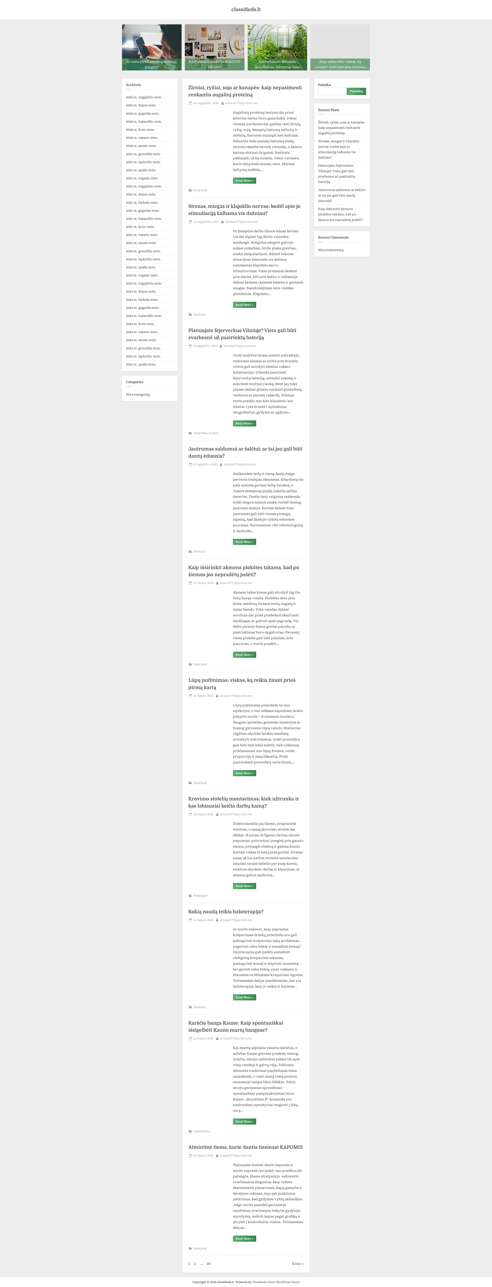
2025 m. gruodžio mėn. (143, 154)
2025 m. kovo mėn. (140, 227)
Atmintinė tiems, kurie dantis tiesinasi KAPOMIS (245, 1147)
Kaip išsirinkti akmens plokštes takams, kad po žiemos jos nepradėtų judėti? (340, 214)
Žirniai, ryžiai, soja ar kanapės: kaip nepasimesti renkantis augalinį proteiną (341, 128)
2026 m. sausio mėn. (141, 146)
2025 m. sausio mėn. (141, 243)
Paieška (324, 85)
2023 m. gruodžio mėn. (143, 348)
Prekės (213, 433)
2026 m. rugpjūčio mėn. (144, 97)
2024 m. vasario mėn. (142, 332)
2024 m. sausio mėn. (141, 340)
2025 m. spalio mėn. (141, 170)
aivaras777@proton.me (241, 103)
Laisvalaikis (201, 1131)
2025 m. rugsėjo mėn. (142, 178)
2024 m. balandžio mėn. (144, 316)
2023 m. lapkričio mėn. (143, 356)
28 (208, 1264)
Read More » (246, 181)
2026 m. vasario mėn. (142, 138)
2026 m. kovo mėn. (140, 129)
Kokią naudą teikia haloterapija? (226, 911)
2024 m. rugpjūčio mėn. (144, 283)
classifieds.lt (246, 9)
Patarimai (200, 190)
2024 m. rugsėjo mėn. (142, 275)
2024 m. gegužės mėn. (143, 308)
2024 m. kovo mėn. (140, 324)
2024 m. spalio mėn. (141, 267)
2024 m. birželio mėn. (142, 300)
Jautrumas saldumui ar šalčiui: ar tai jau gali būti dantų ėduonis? (342, 195)
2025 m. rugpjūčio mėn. (144, 186)
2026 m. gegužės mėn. (143, 113)
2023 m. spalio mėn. (141, 364)
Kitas (296, 1264)
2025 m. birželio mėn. (142, 202)
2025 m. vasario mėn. (142, 235)
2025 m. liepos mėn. (141, 194)
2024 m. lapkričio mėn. (143, 259)
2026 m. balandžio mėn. (144, 121)
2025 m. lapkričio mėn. (143, 162)
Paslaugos (200, 895)
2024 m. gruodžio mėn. (143, 251)
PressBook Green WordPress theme (276, 1282)
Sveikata (199, 314)
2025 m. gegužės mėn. (143, 210)
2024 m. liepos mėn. (141, 291)
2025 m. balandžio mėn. (144, 219)
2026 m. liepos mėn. (141, 105)
